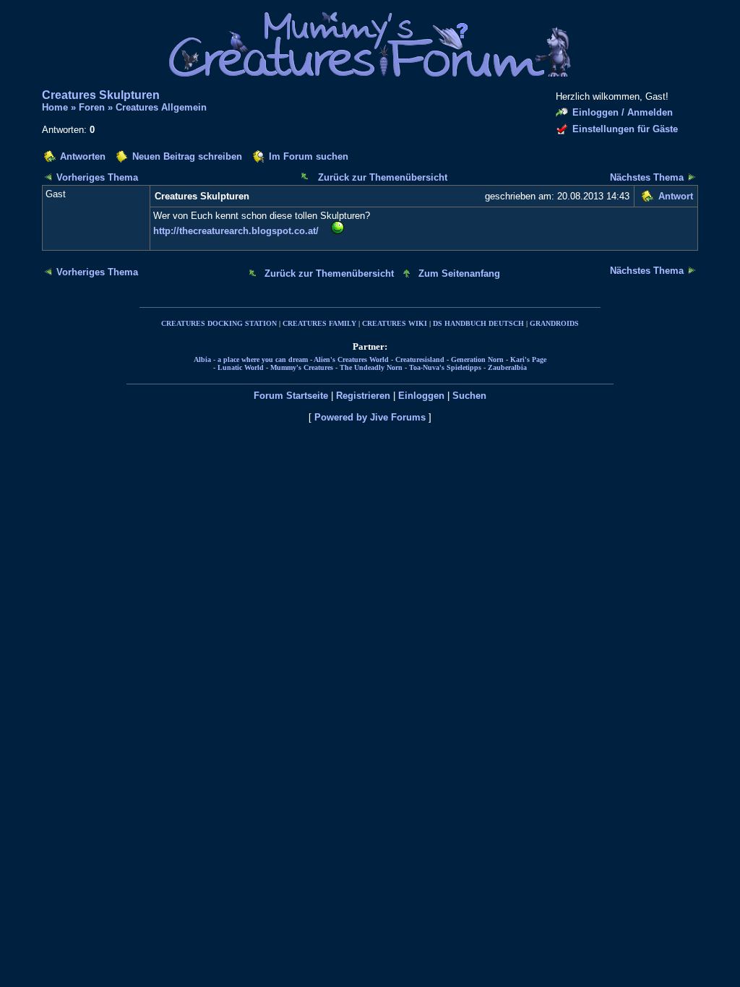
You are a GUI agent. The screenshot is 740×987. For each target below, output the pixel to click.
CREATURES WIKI (394, 323)
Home (55, 107)
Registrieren (363, 395)
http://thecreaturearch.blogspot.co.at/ (236, 230)
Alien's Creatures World (351, 359)
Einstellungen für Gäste (625, 129)
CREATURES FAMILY (319, 323)
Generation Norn (477, 359)
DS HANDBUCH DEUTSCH (478, 323)
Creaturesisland (419, 359)
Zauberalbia (507, 367)
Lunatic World (241, 367)
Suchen (469, 395)
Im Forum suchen (308, 156)
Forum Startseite (291, 395)
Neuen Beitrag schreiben (187, 156)
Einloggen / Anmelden (622, 112)
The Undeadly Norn (371, 367)
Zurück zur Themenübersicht (382, 177)
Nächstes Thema (647, 177)
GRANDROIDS (554, 323)
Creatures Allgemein (161, 107)
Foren (92, 107)
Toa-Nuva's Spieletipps (445, 367)
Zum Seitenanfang (459, 273)
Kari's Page (528, 359)
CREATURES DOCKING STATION (219, 323)
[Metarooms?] (692, 177)
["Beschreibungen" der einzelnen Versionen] (48, 177)
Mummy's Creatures (301, 367)
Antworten (83, 156)
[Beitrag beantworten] (647, 198)
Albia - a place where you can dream (251, 359)
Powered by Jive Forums (370, 417)
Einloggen (421, 395)
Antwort (675, 196)
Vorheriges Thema (97, 177)
